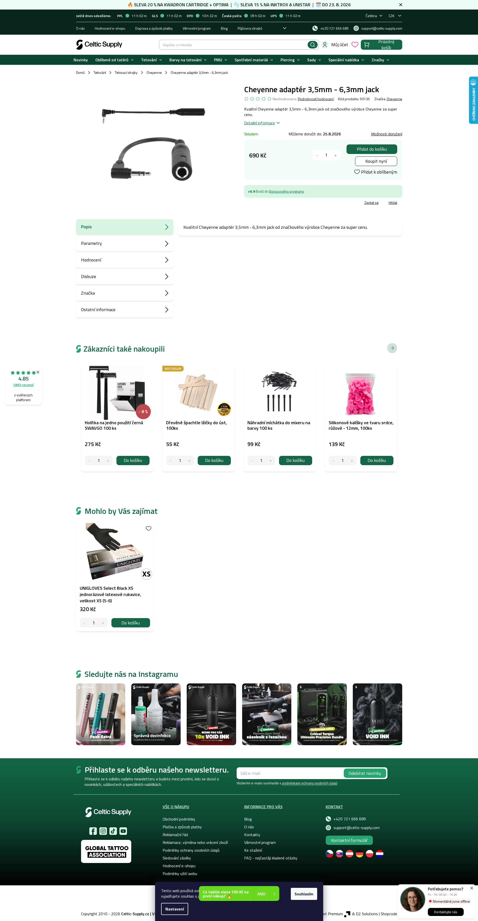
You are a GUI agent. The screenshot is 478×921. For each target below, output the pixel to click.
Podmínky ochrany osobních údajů (191, 850)
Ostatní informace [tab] (98, 309)
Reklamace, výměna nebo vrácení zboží (195, 842)
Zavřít (273, 203)
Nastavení (174, 909)
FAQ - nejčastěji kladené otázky (270, 858)
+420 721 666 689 (349, 819)
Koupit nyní (376, 161)
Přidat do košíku (372, 149)
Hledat (313, 44)
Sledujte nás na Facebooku (93, 831)
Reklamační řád (175, 834)
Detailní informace (259, 123)
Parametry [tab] (91, 243)
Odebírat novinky (365, 773)
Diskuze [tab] (88, 276)
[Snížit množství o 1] (317, 155)
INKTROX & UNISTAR (290, 4)
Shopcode (389, 914)
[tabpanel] (115, 577)
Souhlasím (304, 894)
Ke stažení (253, 850)
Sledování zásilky (177, 858)
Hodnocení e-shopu (110, 28)
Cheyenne (394, 98)
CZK (391, 15)
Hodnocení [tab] (91, 259)
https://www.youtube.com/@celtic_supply (123, 831)
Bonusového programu (286, 191)
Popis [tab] (86, 226)
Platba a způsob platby (182, 827)
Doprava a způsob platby (154, 28)
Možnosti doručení (386, 134)
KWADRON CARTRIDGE (186, 4)
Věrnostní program (197, 28)
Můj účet (339, 44)
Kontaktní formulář (349, 840)
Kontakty (252, 834)
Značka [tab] (88, 293)
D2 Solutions (367, 914)
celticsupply (103, 831)
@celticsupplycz (113, 831)
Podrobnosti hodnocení (316, 98)
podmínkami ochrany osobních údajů (309, 783)
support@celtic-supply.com (356, 827)
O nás (80, 28)
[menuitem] (81, 60)
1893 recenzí (23, 384)
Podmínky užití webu (180, 873)
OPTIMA (221, 4)
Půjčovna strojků (250, 28)
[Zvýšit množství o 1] (335, 155)
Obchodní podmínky (179, 819)
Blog (224, 28)
